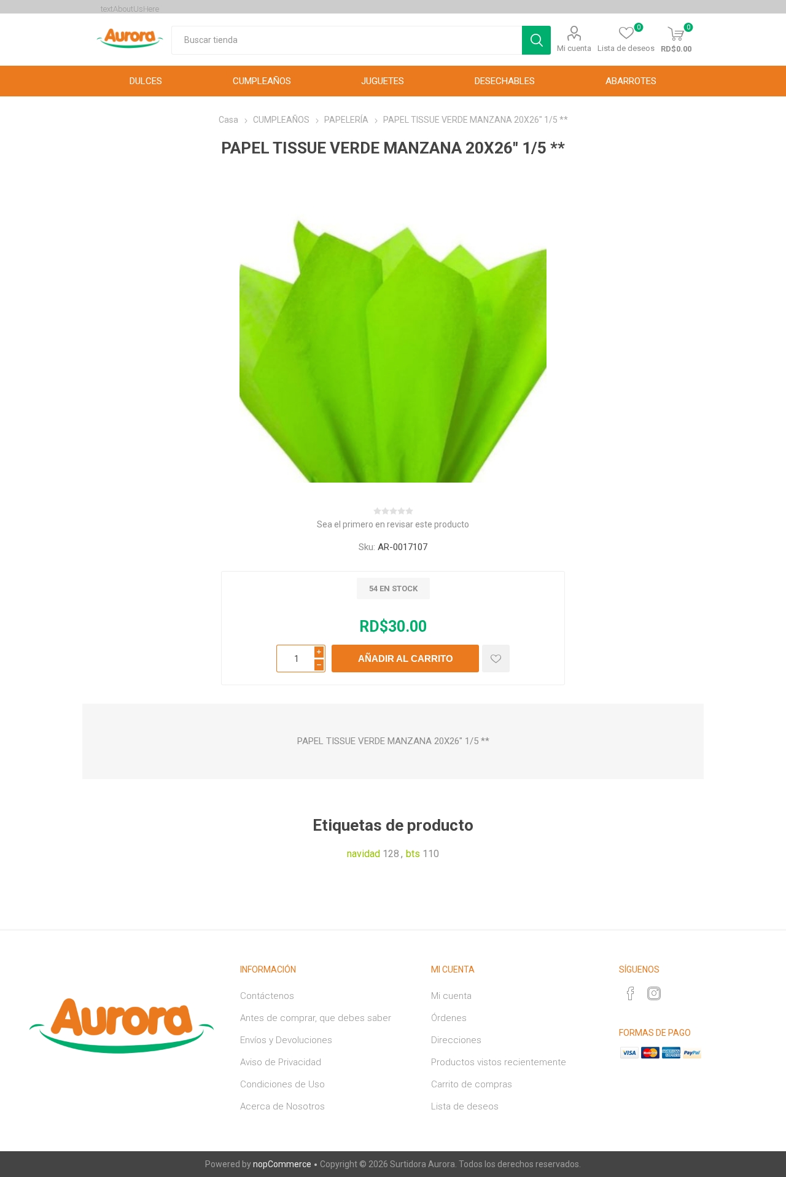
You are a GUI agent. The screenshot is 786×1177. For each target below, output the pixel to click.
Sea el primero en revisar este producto (393, 524)
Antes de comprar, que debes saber (315, 1018)
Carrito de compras (471, 1084)
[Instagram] (654, 993)
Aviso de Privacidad (280, 1062)
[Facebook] (630, 993)
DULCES (146, 81)
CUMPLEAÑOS (262, 81)
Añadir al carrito (405, 658)
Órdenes (449, 1018)
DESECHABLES (505, 81)
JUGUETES (382, 81)
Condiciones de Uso (282, 1084)
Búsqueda (536, 40)
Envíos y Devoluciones (286, 1040)
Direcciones (456, 1040)
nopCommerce (282, 1164)
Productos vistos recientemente (498, 1062)
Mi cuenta (574, 48)
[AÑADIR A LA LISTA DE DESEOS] (496, 658)
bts (413, 854)
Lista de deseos (465, 1106)
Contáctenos (267, 995)
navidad (363, 854)
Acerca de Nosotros (282, 1106)
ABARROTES (630, 81)
